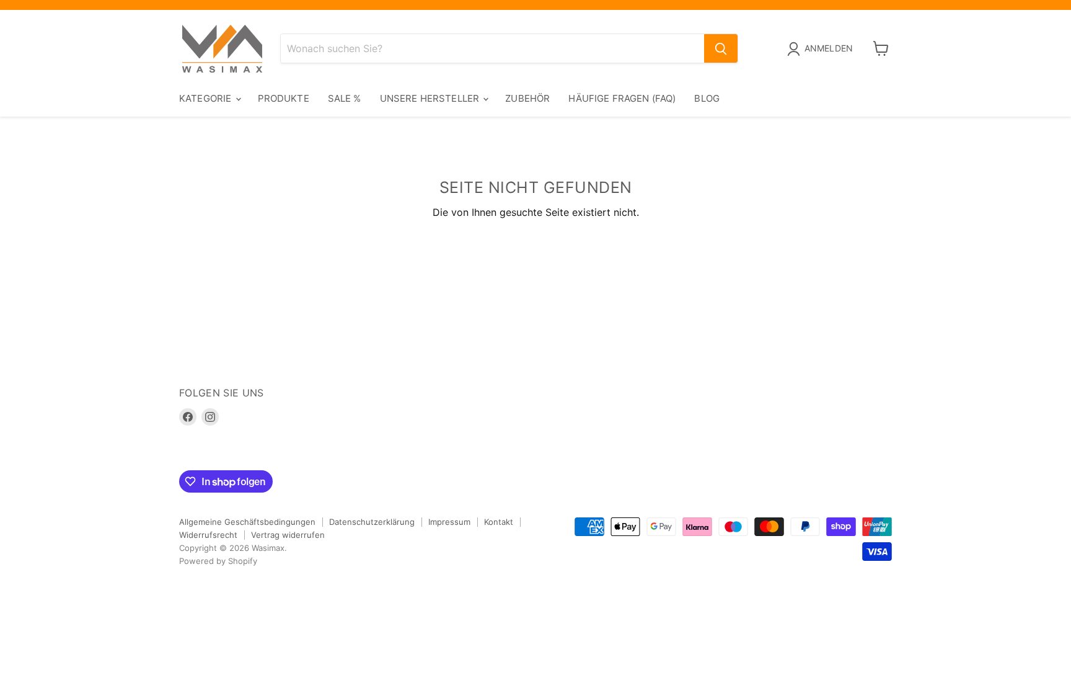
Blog (707, 98)
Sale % (344, 98)
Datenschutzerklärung (372, 522)
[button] (822, 49)
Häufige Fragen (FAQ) (622, 98)
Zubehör (527, 98)
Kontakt (498, 522)
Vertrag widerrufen (288, 535)
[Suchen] (721, 48)
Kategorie (206, 98)
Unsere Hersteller (431, 98)
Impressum (449, 522)
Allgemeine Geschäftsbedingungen (247, 522)
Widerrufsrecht (208, 535)
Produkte (283, 98)
